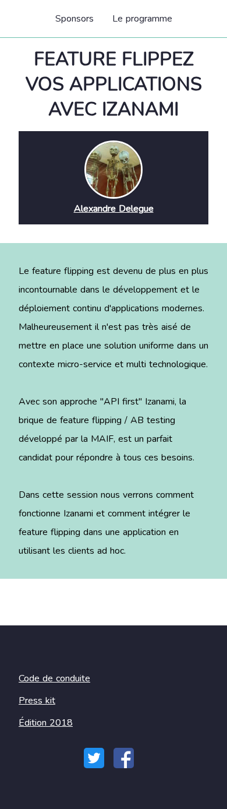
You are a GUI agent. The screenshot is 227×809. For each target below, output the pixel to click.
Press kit (37, 700)
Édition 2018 (46, 722)
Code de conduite (54, 678)
